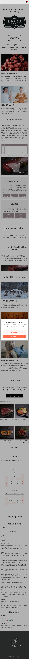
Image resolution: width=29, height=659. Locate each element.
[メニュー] (1, 2)
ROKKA (14, 1)
